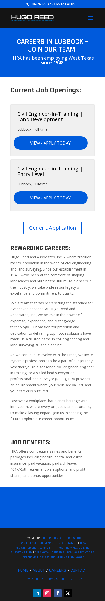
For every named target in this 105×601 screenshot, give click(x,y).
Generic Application (52, 227)
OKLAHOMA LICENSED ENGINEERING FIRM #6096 (53, 557)
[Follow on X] (68, 593)
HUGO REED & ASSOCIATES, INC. (61, 538)
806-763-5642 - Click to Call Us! (52, 4)
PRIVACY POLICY (33, 579)
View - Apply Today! (50, 143)
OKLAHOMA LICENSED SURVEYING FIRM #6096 (64, 553)
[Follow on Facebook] (58, 593)
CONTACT (79, 570)
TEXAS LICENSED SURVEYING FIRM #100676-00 (47, 543)
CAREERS (57, 570)
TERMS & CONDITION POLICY (64, 579)
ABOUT (39, 570)
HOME (23, 570)
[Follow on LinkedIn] (37, 593)
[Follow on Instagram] (47, 593)
